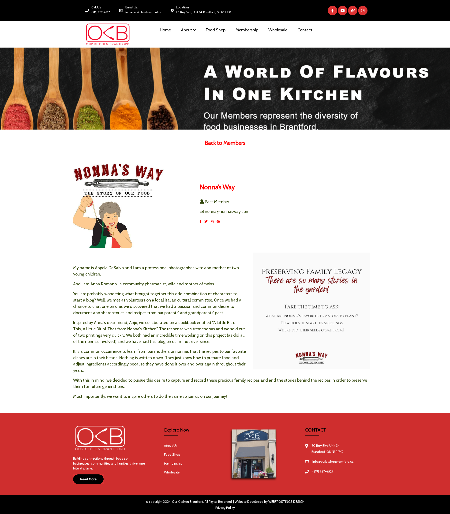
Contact (304, 30)
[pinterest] (219, 221)
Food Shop (215, 30)
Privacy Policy (225, 508)
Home (165, 30)
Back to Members (225, 142)
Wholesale (277, 30)
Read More (88, 479)
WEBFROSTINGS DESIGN (286, 501)
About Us (170, 445)
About (186, 30)
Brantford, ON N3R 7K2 (327, 452)
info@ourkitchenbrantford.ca (143, 12)
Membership (247, 30)
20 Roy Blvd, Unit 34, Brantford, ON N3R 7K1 (203, 12)
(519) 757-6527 (100, 12)
